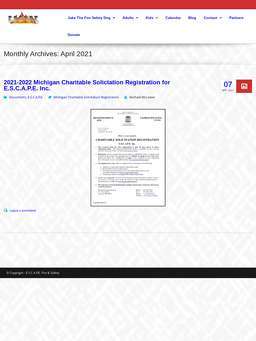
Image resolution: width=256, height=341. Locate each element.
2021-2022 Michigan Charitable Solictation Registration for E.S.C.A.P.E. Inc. (87, 85)
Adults (128, 18)
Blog (192, 18)
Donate (74, 35)
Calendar (173, 18)
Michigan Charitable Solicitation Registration (86, 97)
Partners (236, 18)
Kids (150, 18)
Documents (17, 97)
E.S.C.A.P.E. (35, 97)
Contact (210, 18)
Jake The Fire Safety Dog (89, 18)
